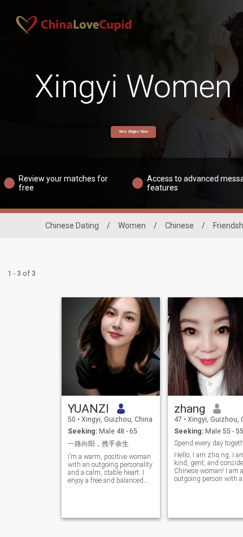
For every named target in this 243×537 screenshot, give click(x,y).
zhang (189, 408)
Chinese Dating (72, 225)
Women (132, 225)
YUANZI (88, 408)
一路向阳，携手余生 (98, 444)
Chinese (179, 225)
